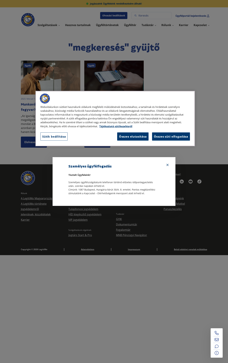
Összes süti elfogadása (171, 136)
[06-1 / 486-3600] (216, 333)
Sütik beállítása (54, 136)
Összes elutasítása (133, 136)
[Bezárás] (168, 165)
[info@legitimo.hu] (216, 340)
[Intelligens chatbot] (216, 346)
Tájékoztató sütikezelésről (115, 126)
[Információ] (216, 353)
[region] (115, 118)
